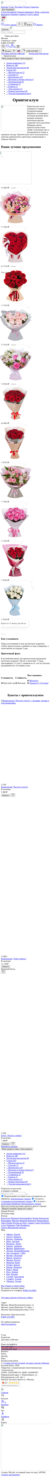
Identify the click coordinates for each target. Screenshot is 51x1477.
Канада (17, 1265)
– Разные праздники (16, 91)
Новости (12, 65)
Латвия (15, 1272)
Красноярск (6, 1220)
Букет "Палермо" (8, 386)
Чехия (15, 1269)
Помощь (14, 14)
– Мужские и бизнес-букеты (19, 79)
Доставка (18, 7)
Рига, (8, 1272)
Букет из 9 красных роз (11, 464)
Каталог (4, 7)
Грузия (18, 1281)
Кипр (17, 1262)
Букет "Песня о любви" (11, 1135)
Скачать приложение (10, 1475)
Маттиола (33, 680)
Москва (7, 51)
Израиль (17, 1237)
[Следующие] (5, 634)
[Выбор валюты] (2, 20)
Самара (30, 1223)
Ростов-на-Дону (20, 1223)
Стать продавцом (8, 12)
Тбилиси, (10, 1281)
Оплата (26, 7)
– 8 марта (12, 86)
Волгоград (5, 1218)
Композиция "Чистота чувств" (14, 787)
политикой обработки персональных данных (21, 1204)
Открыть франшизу (25, 12)
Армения (18, 1246)
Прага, (9, 1269)
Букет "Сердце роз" (9, 268)
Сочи (3, 1225)
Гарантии (34, 7)
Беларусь (17, 1258)
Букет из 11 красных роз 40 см (14, 582)
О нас (11, 7)
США (23, 1253)
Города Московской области (13, 1228)
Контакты (5, 14)
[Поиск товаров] (3, 46)
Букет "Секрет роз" (9, 543)
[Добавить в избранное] (13, 795)
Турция (18, 1279)
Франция (17, 1267)
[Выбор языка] (3, 17)
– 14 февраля (13, 84)
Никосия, (10, 1262)
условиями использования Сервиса (17, 1201)
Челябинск (25, 1225)
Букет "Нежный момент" (12, 503)
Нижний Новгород (27, 1220)
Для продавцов (8, 10)
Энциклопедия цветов (17, 68)
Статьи (11, 70)
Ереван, (9, 1246)
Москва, (10, 1260)
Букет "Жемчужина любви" (13, 330)
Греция (17, 1234)
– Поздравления (15, 82)
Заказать (5, 795)
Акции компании (15, 63)
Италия (14, 1274)
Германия (18, 1239)
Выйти (39, 25)
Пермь (9, 1223)
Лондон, (10, 1251)
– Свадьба (12, 75)
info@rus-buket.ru (8, 1324)
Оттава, (9, 1265)
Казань (36, 1218)
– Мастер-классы (15, 72)
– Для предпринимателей (18, 93)
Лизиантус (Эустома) (38, 683)
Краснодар (44, 1218)
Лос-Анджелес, (13, 1253)
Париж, (9, 1267)
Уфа (18, 1225)
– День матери (14, 89)
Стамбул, (10, 1279)
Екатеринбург (26, 1218)
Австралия (19, 1277)
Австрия (15, 1241)
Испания (18, 1255)
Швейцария (19, 1248)
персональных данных (21, 1199)
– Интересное (14, 77)
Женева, (9, 1248)
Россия (17, 1260)
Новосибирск (43, 1220)
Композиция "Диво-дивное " (14, 959)
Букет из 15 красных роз (12, 425)
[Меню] (18, 46)
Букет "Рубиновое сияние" (13, 290)
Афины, (9, 1234)
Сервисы (22, 14)
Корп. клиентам (42, 12)
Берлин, (9, 1239)
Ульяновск (11, 1225)
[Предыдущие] (2, 634)
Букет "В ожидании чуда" (12, 189)
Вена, (8, 1241)
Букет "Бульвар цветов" (11, 229)
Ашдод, (9, 1237)
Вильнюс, (10, 1244)
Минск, (9, 1258)
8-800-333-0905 (29, 1290)
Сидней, (10, 1277)
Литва (18, 1244)
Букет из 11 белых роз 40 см (13, 621)
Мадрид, (10, 1255)
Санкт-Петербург (42, 1223)
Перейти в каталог (9, 1146)
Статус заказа (33, 14)
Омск (3, 1223)
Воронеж (15, 1218)
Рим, (8, 1274)
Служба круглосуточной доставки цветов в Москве (26, 1363)
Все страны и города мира (12, 1286)
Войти (29, 25)
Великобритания (21, 1251)
